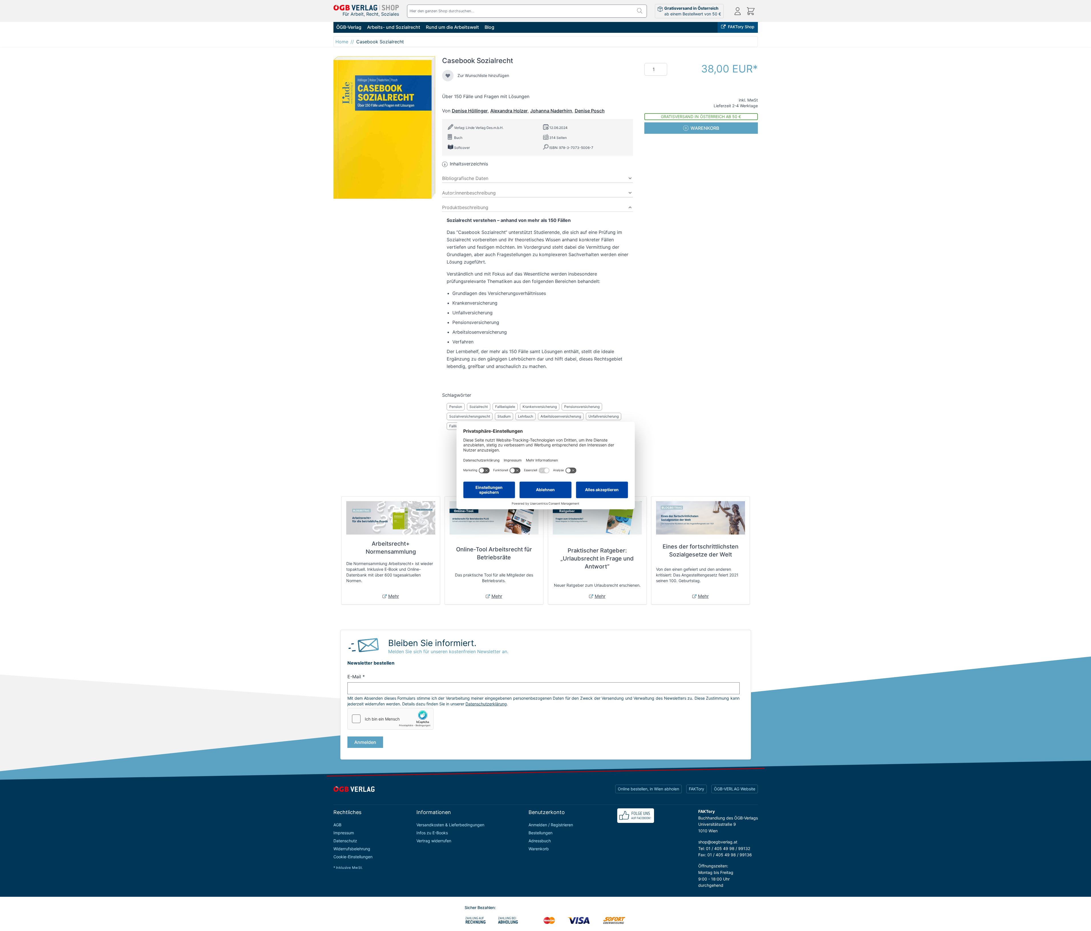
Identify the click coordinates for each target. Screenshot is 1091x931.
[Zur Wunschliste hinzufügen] (448, 75)
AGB (337, 824)
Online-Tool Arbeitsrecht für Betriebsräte (494, 553)
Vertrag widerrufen (433, 840)
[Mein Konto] (738, 11)
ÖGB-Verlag (348, 27)
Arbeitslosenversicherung (561, 416)
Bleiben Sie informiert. (432, 643)
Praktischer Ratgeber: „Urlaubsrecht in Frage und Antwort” (597, 558)
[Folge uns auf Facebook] (635, 815)
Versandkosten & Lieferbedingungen (450, 824)
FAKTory (696, 788)
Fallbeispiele (505, 406)
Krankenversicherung (540, 406)
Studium (504, 416)
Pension (455, 406)
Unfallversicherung (603, 416)
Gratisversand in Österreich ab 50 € (701, 116)
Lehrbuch (525, 416)
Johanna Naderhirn (551, 111)
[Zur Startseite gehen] (366, 8)
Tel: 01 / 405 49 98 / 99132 (724, 848)
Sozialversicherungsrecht (469, 416)
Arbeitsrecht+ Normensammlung (391, 547)
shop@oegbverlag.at (717, 841)
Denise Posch (590, 111)
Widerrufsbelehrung (351, 848)
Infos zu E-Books (432, 832)
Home (341, 41)
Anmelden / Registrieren (551, 824)
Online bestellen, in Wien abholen (648, 788)
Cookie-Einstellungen (353, 856)
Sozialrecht (478, 406)
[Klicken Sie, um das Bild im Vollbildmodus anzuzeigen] (384, 127)
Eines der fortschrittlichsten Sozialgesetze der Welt (700, 550)
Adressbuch (540, 840)
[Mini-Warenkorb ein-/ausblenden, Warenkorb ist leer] (751, 11)
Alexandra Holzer (509, 111)
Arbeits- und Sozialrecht (393, 27)
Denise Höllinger (470, 111)
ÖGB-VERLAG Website (734, 788)
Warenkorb (539, 848)
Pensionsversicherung (582, 406)
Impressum (343, 832)
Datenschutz (345, 840)
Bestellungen (540, 832)
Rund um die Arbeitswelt (452, 27)
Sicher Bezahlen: (480, 907)
